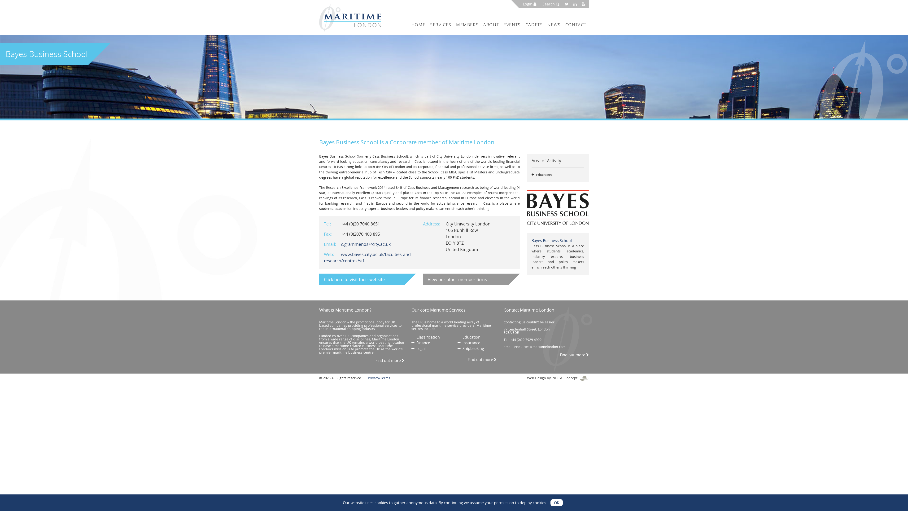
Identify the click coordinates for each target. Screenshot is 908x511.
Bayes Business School (552, 240)
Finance (422, 342)
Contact (575, 24)
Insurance (470, 342)
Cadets (534, 24)
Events (512, 24)
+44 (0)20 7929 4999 (525, 339)
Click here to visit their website (354, 279)
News (553, 24)
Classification (427, 337)
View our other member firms (457, 279)
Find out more (388, 360)
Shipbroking (472, 348)
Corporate (403, 142)
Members (467, 24)
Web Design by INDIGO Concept (553, 378)
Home (418, 24)
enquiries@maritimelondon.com (540, 346)
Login (528, 4)
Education (470, 337)
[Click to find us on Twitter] (568, 4)
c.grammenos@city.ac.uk (366, 244)
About (491, 24)
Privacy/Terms (379, 378)
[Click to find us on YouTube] (585, 4)
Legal (420, 348)
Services (440, 24)
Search (549, 4)
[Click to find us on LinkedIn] (576, 4)
